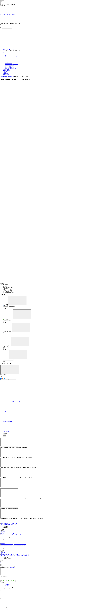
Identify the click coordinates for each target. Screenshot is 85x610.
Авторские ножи (8, 63)
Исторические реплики (9, 67)
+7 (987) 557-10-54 (11, 14)
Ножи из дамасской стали (10, 57)
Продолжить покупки (4, 567)
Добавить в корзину (4, 379)
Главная (4, 52)
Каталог (4, 54)
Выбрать (2, 563)
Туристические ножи (9, 66)
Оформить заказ (12, 567)
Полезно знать (5, 73)
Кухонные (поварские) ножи (10, 68)
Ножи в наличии (6, 69)
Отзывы (4, 72)
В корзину (2, 532)
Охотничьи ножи (8, 55)
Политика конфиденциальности (6, 608)
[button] (0, 25)
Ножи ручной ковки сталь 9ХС (11, 56)
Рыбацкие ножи (8, 62)
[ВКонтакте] (1, 378)
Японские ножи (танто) (9, 65)
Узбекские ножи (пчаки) (10, 60)
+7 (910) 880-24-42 (4, 14)
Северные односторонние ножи (11, 64)
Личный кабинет (6, 74)
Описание (5, 433)
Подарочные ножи (8, 59)
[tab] (44, 433)
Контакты (5, 71)
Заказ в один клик (12, 379)
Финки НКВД (11, 76)
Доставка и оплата (6, 70)
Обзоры (4, 434)
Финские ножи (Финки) (10, 58)
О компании (5, 53)
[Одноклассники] (2, 378)
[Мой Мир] (4, 378)
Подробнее (2, 531)
